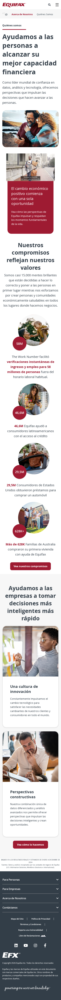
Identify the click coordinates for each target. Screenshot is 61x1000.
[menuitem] (49, 4)
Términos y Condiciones (30, 924)
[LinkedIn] (16, 945)
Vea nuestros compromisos (30, 566)
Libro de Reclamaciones (30, 935)
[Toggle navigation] (57, 4)
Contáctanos (10, 907)
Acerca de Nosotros (22, 14)
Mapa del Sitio (17, 919)
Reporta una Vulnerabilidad (30, 930)
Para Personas (11, 879)
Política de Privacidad (40, 919)
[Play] (30, 167)
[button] (49, 4)
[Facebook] (45, 945)
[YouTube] (26, 945)
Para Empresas (11, 889)
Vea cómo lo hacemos (30, 844)
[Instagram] (35, 945)
